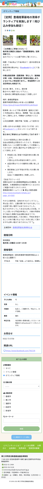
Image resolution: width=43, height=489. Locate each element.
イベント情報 (10, 371)
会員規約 (12, 448)
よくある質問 (29, 445)
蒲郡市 (8, 403)
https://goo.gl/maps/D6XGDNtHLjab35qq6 (20, 105)
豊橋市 (8, 396)
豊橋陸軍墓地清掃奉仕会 (22, 227)
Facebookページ (27, 67)
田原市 (8, 407)
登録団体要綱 (34, 448)
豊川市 (8, 400)
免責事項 (22, 448)
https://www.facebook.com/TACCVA (20, 350)
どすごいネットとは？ (12, 445)
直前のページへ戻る (22, 437)
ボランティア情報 (12, 375)
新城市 (8, 410)
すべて (8, 368)
